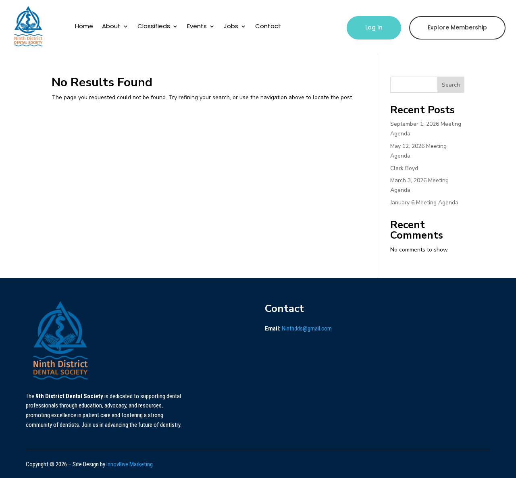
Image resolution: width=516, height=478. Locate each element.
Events (197, 26)
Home (84, 26)
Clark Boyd (404, 168)
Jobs (231, 26)
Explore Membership (457, 27)
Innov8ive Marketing (129, 464)
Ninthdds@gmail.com (307, 328)
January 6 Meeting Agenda (424, 202)
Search (451, 85)
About (111, 26)
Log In (374, 27)
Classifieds (153, 26)
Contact (268, 26)
